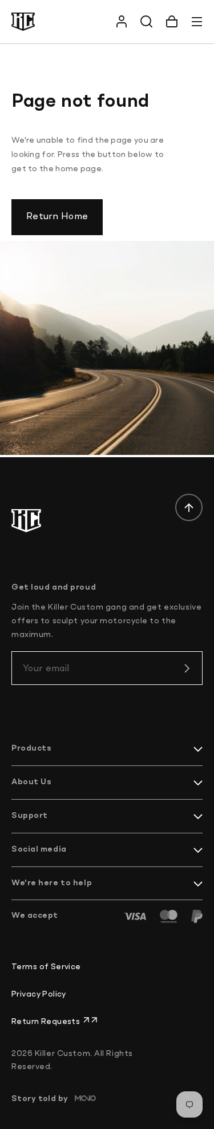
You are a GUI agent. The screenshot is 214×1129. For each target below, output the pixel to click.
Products (31, 748)
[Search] (146, 21)
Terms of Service (46, 967)
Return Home (57, 216)
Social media (39, 849)
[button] (171, 21)
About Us (31, 782)
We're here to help (51, 883)
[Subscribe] (186, 668)
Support (29, 816)
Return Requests (46, 1022)
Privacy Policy (38, 994)
